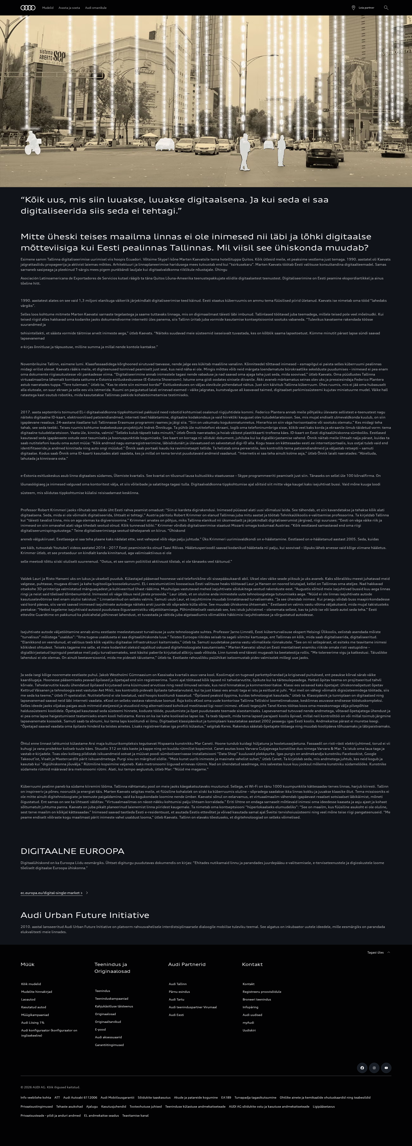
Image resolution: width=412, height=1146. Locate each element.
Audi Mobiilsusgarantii (117, 1097)
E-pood (100, 1029)
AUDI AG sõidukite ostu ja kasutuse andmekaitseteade (269, 1106)
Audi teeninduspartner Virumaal (193, 1007)
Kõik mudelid (31, 984)
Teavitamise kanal (135, 1115)
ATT (57, 1097)
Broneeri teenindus (257, 999)
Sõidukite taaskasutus (154, 1097)
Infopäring (250, 1007)
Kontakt (248, 984)
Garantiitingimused (109, 1045)
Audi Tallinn (178, 984)
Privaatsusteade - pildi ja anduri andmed (51, 1115)
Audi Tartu (176, 999)
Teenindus (102, 991)
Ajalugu (92, 1106)
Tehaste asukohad (69, 1106)
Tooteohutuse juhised (146, 1106)
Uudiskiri (249, 1030)
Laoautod (28, 999)
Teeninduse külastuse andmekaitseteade (195, 1106)
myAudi (248, 1022)
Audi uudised (252, 1015)
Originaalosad (105, 1014)
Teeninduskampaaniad (111, 998)
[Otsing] (386, 8)
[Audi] (28, 7)
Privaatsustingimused (37, 1106)
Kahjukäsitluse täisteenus (114, 1006)
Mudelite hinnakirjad (36, 991)
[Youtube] (386, 1068)
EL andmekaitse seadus (101, 1115)
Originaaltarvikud (108, 1021)
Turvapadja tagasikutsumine (255, 1097)
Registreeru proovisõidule (262, 991)
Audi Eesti (176, 1015)
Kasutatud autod (33, 1007)
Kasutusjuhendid (113, 1106)
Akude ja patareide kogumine (196, 1097)
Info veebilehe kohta (36, 1097)
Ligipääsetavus (324, 1106)
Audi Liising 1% (32, 1022)
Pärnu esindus (179, 991)
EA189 (226, 1097)
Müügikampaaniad (35, 1015)
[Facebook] (362, 1068)
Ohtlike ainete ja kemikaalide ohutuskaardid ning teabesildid (325, 1097)
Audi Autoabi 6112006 (80, 1097)
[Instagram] (374, 1068)
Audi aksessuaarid (108, 1037)
